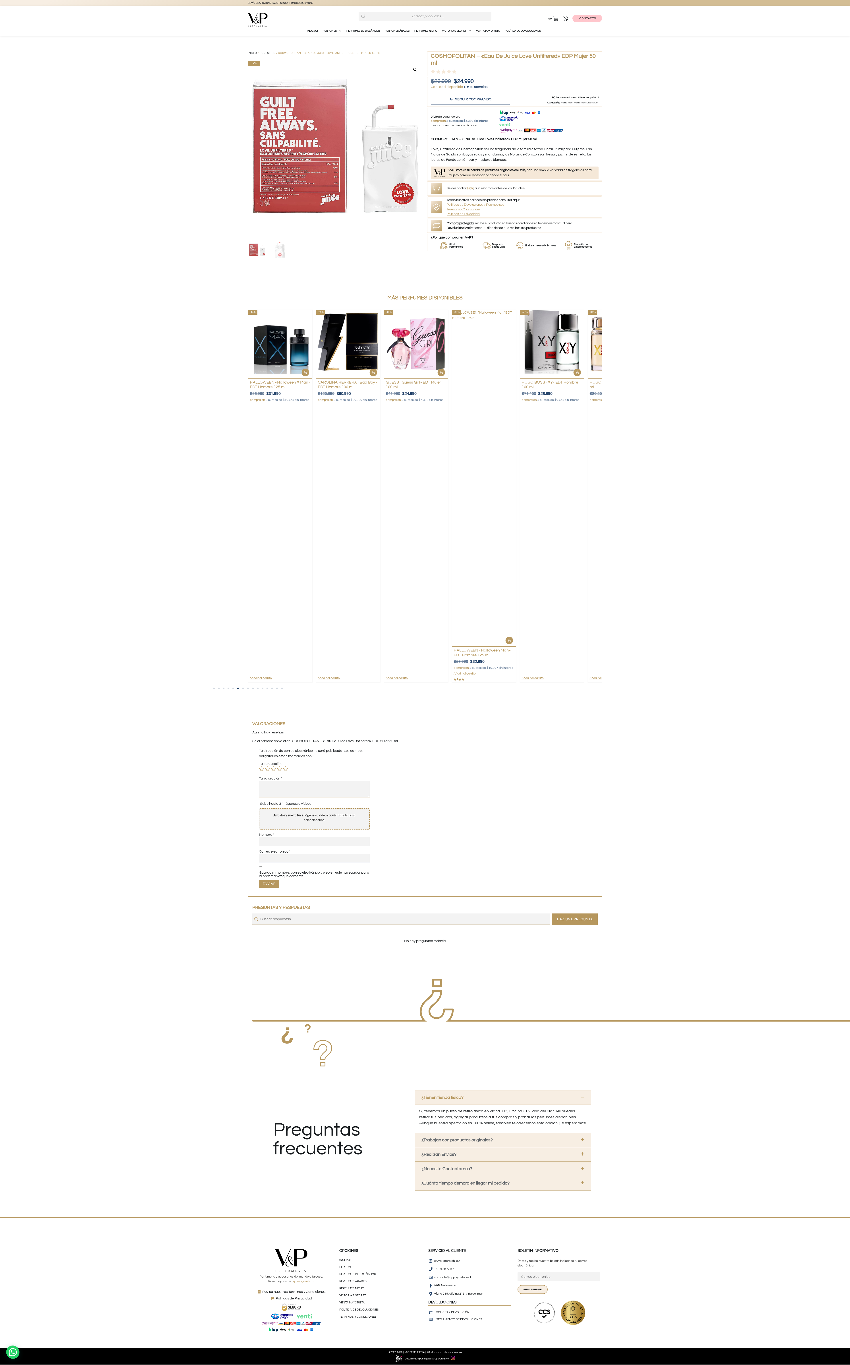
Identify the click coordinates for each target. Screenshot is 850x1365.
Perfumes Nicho (425, 30)
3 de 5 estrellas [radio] (273, 769)
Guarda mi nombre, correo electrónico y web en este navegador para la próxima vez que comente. (314, 874)
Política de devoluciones (523, 30)
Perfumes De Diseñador (363, 30)
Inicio (252, 53)
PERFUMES (330, 30)
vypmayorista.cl (303, 1281)
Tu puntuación (270, 764)
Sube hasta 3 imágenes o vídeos (285, 803)
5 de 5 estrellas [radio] (285, 769)
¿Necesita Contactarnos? (446, 1169)
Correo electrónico (274, 851)
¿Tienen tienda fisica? (442, 1097)
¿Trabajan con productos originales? (457, 1140)
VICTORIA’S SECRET (454, 30)
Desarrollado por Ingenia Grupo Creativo (427, 1358)
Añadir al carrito (261, 678)
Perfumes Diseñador (586, 102)
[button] (415, 70)
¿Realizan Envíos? (438, 1154)
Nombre (266, 834)
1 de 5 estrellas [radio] (261, 769)
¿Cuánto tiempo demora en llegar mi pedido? (465, 1183)
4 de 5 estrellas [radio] (279, 769)
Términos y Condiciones (463, 209)
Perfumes (267, 53)
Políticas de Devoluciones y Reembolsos (475, 204)
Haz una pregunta (575, 919)
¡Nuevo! (312, 30)
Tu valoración (270, 778)
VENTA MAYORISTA (488, 30)
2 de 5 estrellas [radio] (267, 769)
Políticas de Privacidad (463, 214)
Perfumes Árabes (397, 30)
